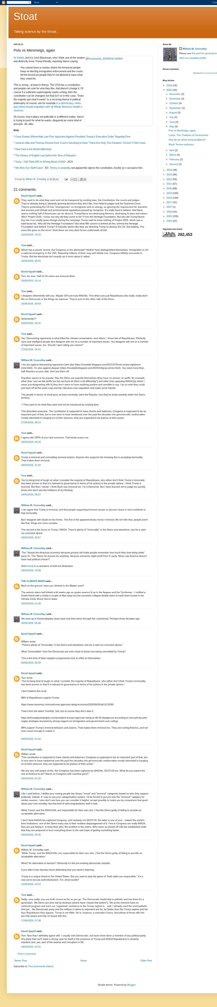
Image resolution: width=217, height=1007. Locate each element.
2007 (169, 207)
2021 (169, 183)
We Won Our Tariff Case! (29, 167)
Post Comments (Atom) (40, 966)
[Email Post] (66, 179)
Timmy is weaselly (60, 167)
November (175, 98)
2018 (169, 197)
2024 (169, 170)
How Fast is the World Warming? (33, 149)
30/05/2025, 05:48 (31, 623)
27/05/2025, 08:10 (31, 422)
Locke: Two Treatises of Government (188, 135)
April (172, 150)
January (174, 164)
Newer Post (20, 960)
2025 (169, 90)
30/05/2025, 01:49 (31, 603)
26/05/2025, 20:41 (31, 323)
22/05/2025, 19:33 (31, 234)
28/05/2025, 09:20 (31, 442)
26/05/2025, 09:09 (31, 303)
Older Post (146, 960)
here (30, 566)
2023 (169, 174)
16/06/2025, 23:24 (31, 884)
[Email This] (72, 179)
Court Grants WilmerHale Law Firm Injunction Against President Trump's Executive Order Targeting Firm (72, 136)
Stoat (25, 16)
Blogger (131, 984)
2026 (169, 85)
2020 (169, 188)
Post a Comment (27, 953)
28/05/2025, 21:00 (31, 465)
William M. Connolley (33, 360)
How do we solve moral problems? (187, 139)
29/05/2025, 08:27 (31, 494)
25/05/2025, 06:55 (31, 260)
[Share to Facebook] (81, 179)
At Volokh (19, 57)
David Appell (28, 195)
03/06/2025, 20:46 (31, 834)
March (173, 154)
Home (83, 960)
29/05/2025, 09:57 (31, 537)
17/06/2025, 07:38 (31, 920)
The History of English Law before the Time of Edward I (45, 155)
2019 (169, 193)
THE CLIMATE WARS (33, 581)
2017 (169, 202)
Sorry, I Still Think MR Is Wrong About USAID (40, 161)
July (171, 117)
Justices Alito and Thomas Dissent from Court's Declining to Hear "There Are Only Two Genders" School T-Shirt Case (80, 142)
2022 (169, 179)
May (172, 126)
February (174, 159)
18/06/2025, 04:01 (31, 946)
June (172, 121)
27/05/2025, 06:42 (31, 349)
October (174, 103)
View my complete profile (192, 58)
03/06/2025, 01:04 (31, 739)
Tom (23, 245)
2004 (169, 220)
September (175, 108)
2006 (169, 211)
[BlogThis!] (75, 179)
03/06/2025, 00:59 (31, 662)
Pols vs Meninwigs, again (182, 130)
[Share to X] (78, 179)
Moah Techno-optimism (181, 144)
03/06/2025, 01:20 (31, 778)
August (173, 112)
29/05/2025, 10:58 (31, 570)
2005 (169, 216)
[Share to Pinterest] (85, 179)
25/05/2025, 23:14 (31, 280)
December (175, 94)
